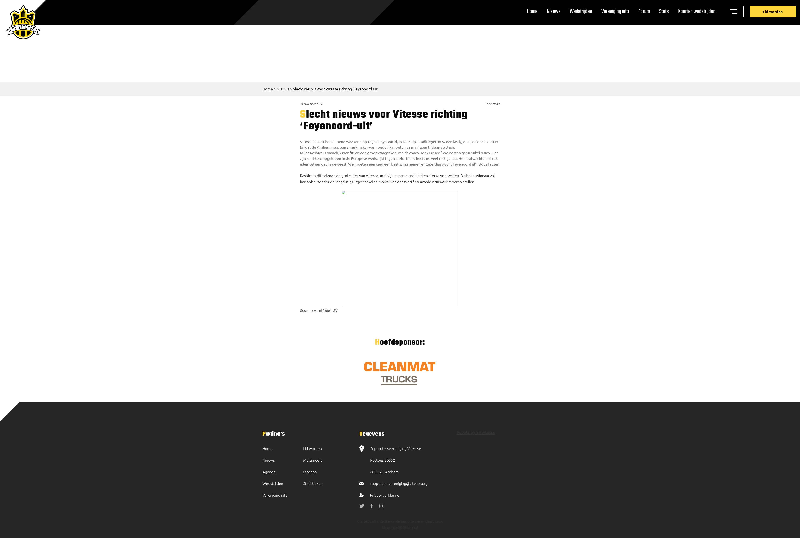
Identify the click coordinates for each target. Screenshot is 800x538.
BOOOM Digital (406, 527)
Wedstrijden (581, 11)
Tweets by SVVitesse (475, 432)
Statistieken (313, 483)
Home (532, 11)
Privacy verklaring (384, 495)
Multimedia (312, 460)
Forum (644, 11)
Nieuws (553, 11)
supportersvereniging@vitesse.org (399, 483)
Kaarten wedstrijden (696, 11)
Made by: (388, 527)
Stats (664, 11)
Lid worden (773, 11)
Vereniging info (615, 11)
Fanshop (310, 471)
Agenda (268, 471)
